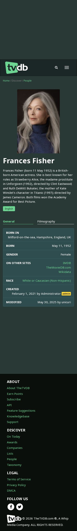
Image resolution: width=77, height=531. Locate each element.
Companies (15, 448)
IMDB (67, 263)
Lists (10, 453)
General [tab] (8, 221)
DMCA (11, 490)
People (28, 80)
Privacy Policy (16, 485)
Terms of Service (19, 479)
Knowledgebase (18, 416)
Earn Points (15, 394)
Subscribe (14, 399)
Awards (12, 442)
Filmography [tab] (46, 221)
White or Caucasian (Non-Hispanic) (47, 280)
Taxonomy (14, 465)
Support (12, 422)
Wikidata (65, 272)
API (9, 405)
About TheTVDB (18, 388)
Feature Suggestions (21, 410)
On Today (13, 436)
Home (6, 80)
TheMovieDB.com (58, 267)
